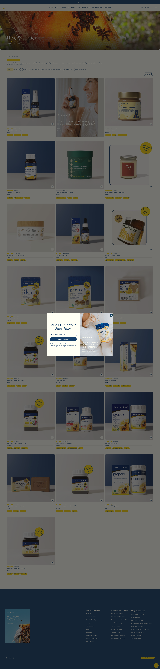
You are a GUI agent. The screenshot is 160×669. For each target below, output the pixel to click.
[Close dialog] (111, 315)
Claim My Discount (63, 339)
